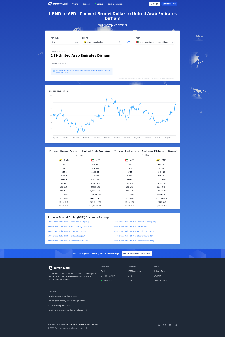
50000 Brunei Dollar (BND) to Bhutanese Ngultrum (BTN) (70, 226)
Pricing (75, 4)
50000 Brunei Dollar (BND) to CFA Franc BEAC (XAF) (67, 231)
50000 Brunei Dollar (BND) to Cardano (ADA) (131, 226)
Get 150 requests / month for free (136, 253)
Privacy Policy (160, 271)
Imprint (157, 276)
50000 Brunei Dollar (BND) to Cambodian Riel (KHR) (134, 240)
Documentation (115, 4)
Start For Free (169, 3)
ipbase (81, 324)
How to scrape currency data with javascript (67, 310)
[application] (112, 115)
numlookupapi (91, 324)
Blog (130, 276)
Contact (86, 4)
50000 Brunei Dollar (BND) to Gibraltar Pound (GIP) (133, 236)
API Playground (134, 271)
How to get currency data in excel (62, 296)
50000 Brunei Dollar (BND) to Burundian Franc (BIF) (134, 231)
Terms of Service (161, 280)
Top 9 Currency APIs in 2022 (60, 305)
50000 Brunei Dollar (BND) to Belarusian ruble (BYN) (68, 222)
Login (156, 3)
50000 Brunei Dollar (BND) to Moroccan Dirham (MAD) (135, 222)
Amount (55, 37)
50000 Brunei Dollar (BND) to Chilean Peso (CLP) (66, 236)
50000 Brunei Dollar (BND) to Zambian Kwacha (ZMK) (68, 240)
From (85, 37)
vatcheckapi (71, 324)
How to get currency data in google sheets (67, 300)
